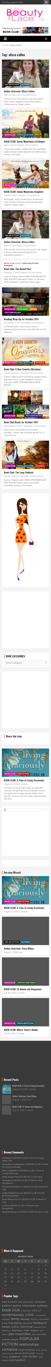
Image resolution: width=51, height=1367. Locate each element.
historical (26, 1326)
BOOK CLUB (10, 135)
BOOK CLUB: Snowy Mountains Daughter (24, 191)
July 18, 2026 (9, 1033)
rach (19, 95)
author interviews (24, 1305)
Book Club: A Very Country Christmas (22, 369)
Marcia (24, 272)
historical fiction (40, 1327)
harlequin (40, 1323)
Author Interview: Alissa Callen (19, 91)
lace (20, 245)
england (6, 1319)
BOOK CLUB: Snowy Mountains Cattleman (24, 141)
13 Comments (32, 195)
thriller (33, 1356)
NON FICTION (23, 774)
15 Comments (35, 272)
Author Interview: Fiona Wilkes (19, 948)
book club (11, 1310)
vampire (5, 1360)
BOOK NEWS (22, 309)
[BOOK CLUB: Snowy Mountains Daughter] (25, 174)
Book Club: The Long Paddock (18, 472)
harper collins (10, 1326)
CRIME (29, 1315)
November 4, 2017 (12, 323)
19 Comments (36, 373)
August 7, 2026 (11, 952)
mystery (34, 1330)
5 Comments (38, 323)
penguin (14, 1339)
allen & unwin (9, 1302)
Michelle (26, 323)
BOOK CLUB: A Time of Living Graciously (24, 780)
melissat (20, 145)
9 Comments (32, 145)
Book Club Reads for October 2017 (21, 422)
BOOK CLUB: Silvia (33, 1177)
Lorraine (24, 784)
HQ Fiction (6, 1331)
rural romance (27, 1350)
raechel (21, 195)
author (7, 1305)
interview (17, 1330)
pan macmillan (20, 1334)
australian (40, 1301)
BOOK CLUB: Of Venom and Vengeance (23, 989)
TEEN (24, 1356)
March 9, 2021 (10, 195)
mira (26, 1330)
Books (18, 263)
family (15, 1319)
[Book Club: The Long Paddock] (25, 455)
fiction (34, 1319)
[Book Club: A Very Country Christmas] (25, 351)
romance (10, 1349)
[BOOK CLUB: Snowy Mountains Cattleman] (25, 124)
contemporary (13, 1315)
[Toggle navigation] (5, 39)
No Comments (29, 95)
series (38, 1350)
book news (26, 1311)
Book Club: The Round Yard (17, 269)
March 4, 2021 (10, 245)
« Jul (4, 1289)
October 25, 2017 (11, 373)
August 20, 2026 (11, 784)
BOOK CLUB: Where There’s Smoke (21, 1029)
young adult (17, 1359)
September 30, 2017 (13, 426)
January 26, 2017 (11, 476)
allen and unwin (25, 1302)
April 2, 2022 (9, 145)
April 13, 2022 (10, 95)
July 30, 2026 (10, 993)
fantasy (25, 1319)
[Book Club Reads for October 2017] (25, 404)
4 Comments (39, 426)
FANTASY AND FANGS (26, 983)
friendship (15, 1323)
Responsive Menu (46, 2)
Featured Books (13, 312)
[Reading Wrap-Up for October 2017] (25, 301)
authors (42, 1305)
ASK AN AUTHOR (12, 85)
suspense (14, 1356)
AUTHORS (25, 85)
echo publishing (40, 1315)
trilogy (40, 1357)
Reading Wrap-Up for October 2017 (21, 319)
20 (25, 1277)
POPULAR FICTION (25, 135)
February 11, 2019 (11, 272)
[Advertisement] (25, 620)
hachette (27, 1323)
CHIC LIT (36, 1310)
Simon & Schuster (25, 1353)
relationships (29, 1344)
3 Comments (30, 245)
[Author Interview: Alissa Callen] (25, 73)
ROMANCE (8, 266)
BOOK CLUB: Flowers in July (34, 1212)
